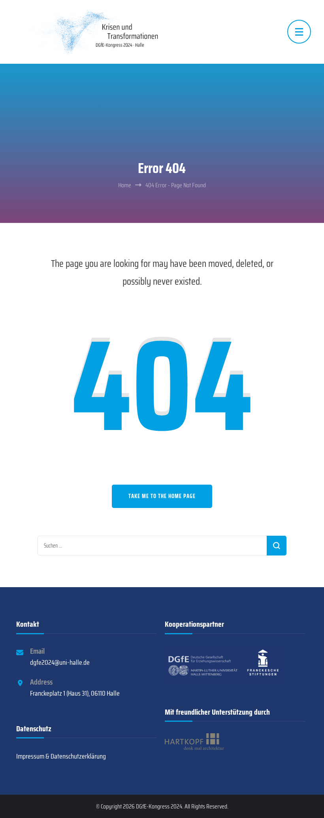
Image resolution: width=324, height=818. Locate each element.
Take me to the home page (162, 496)
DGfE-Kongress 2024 (159, 806)
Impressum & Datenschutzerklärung (61, 756)
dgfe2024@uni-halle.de (60, 662)
